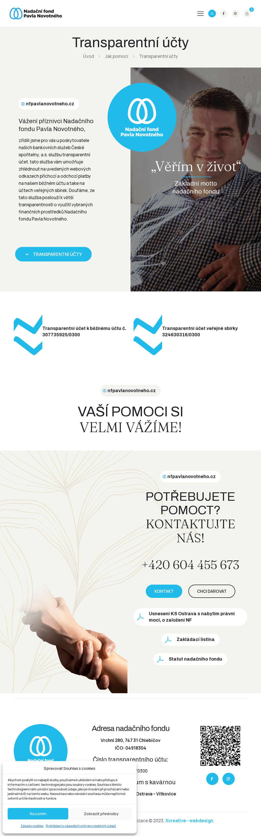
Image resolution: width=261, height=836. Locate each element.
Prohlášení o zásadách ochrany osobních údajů (81, 826)
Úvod (88, 56)
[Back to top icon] (236, 825)
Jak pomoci (116, 56)
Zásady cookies (32, 826)
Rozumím (38, 813)
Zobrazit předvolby (101, 813)
